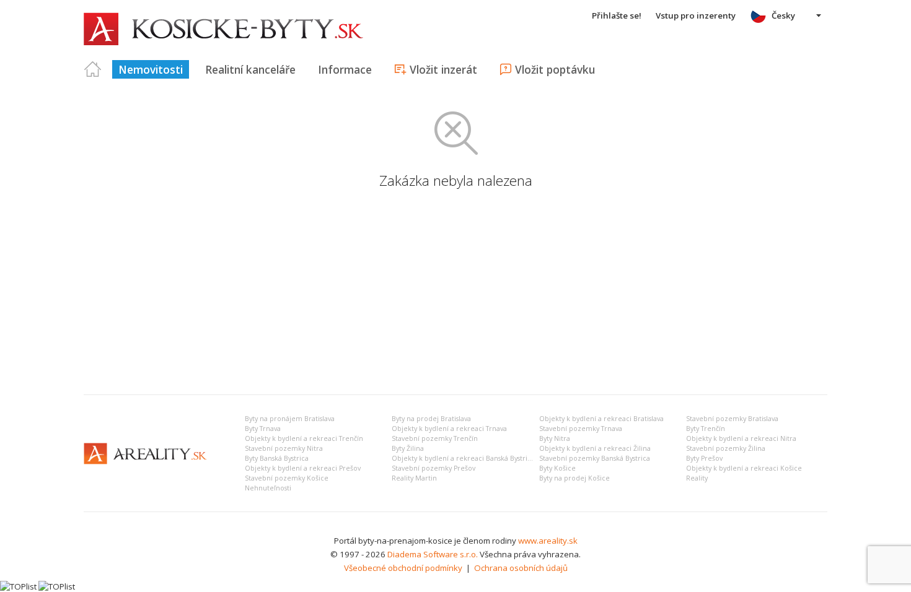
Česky (783, 15)
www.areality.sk (548, 540)
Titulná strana (93, 69)
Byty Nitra (554, 438)
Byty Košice (557, 468)
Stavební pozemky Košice (286, 478)
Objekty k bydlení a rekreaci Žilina (595, 448)
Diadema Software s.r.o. (432, 554)
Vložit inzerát (443, 69)
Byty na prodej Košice (574, 478)
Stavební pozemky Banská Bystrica (594, 458)
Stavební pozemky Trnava (580, 428)
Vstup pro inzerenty (696, 15)
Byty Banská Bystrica (277, 458)
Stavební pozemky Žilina (725, 448)
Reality (697, 478)
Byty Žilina (408, 448)
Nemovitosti (150, 69)
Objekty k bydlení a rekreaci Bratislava (601, 418)
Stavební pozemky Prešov (433, 468)
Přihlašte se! (616, 15)
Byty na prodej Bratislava (431, 418)
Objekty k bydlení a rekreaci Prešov (303, 468)
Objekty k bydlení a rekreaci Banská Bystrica (463, 458)
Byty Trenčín (705, 428)
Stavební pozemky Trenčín (435, 438)
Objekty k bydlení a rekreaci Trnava (449, 428)
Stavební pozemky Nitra (284, 448)
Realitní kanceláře (250, 69)
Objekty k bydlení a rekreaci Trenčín (304, 438)
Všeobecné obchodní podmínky (403, 567)
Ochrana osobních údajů (521, 567)
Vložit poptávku (555, 69)
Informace (345, 69)
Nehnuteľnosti (268, 488)
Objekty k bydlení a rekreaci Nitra (741, 438)
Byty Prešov (704, 458)
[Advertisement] (455, 292)
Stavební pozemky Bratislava (732, 418)
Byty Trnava (263, 428)
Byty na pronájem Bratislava (290, 418)
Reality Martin (414, 478)
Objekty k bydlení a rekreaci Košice (744, 468)
